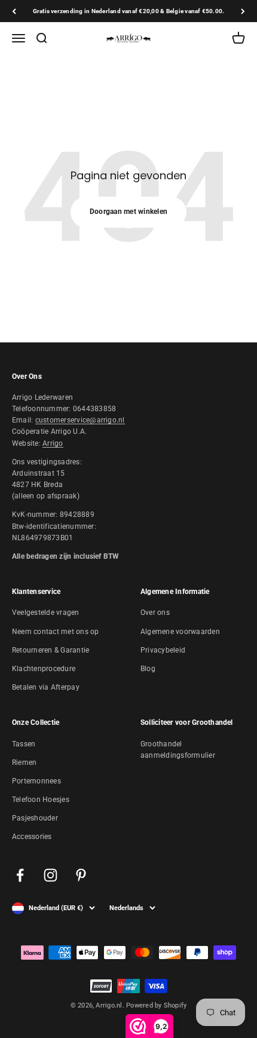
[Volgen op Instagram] (50, 875)
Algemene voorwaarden (180, 631)
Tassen (23, 744)
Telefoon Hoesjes (40, 799)
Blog (147, 669)
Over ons (155, 612)
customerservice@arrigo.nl (80, 420)
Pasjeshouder (35, 818)
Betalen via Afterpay (45, 687)
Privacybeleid (162, 650)
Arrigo (52, 443)
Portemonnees (36, 781)
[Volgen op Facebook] (20, 875)
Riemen (24, 762)
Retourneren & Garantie (50, 650)
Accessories (32, 836)
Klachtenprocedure (43, 669)
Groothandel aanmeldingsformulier (177, 750)
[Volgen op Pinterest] (81, 875)
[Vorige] (14, 11)
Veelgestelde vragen (45, 612)
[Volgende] (243, 11)
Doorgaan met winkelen (128, 211)
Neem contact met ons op (55, 631)
